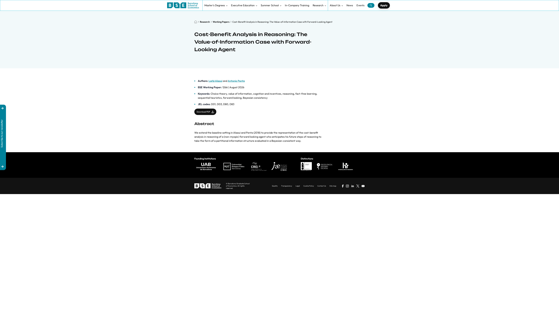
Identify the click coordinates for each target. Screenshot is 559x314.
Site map (332, 186)
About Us (335, 5)
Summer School (270, 5)
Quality (275, 186)
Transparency (286, 186)
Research (318, 5)
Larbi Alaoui (215, 81)
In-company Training (297, 5)
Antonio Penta (236, 81)
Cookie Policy (308, 186)
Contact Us (321, 186)
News (349, 5)
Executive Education (243, 5)
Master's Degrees (214, 5)
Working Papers (221, 21)
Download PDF (203, 111)
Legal (298, 186)
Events (361, 5)
